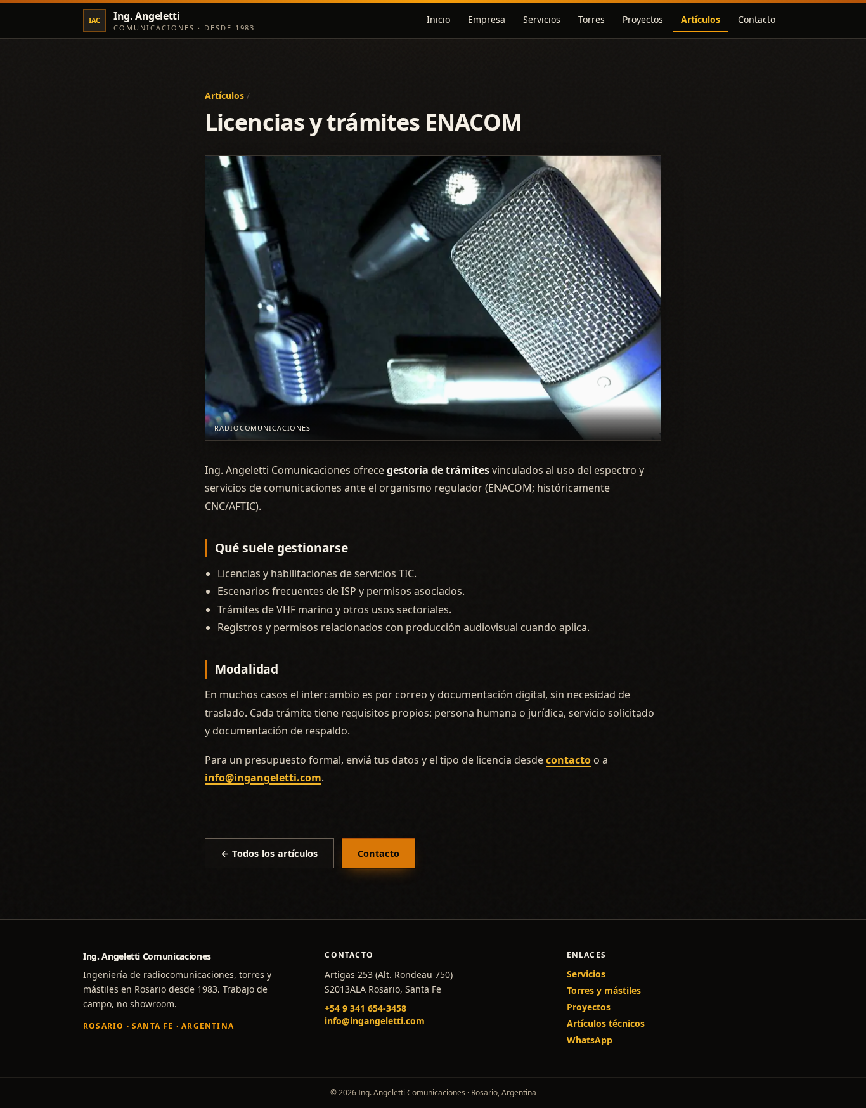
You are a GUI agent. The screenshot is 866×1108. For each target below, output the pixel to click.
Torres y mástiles (604, 990)
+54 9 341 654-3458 (365, 1008)
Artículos (700, 19)
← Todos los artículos (269, 853)
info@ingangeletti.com (263, 778)
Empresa (486, 19)
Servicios (541, 19)
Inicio (438, 19)
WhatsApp (589, 1040)
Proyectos (643, 19)
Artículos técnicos (606, 1023)
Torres (591, 19)
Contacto (756, 19)
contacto (568, 760)
